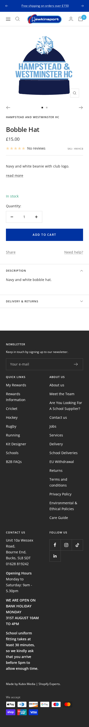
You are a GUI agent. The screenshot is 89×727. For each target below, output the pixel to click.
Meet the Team (61, 393)
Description (16, 270)
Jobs (52, 426)
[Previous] (8, 107)
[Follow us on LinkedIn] (55, 555)
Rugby (11, 426)
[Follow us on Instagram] (66, 544)
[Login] (71, 19)
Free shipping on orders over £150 (45, 6)
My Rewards (16, 385)
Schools (12, 452)
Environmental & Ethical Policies (63, 506)
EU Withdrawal (61, 461)
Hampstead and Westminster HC (32, 117)
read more (14, 175)
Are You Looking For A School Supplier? (65, 405)
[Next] (81, 107)
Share (11, 252)
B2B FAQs (14, 461)
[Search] (17, 19)
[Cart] (80, 19)
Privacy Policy (60, 494)
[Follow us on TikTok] (77, 544)
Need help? (73, 252)
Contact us (58, 417)
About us (56, 385)
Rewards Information (15, 396)
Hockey (12, 417)
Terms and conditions (58, 482)
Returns (56, 470)
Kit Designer (16, 444)
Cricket (11, 408)
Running (13, 435)
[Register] (76, 364)
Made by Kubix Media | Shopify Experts (33, 684)
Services (56, 435)
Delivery (56, 444)
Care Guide (58, 517)
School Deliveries (63, 452)
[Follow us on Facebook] (55, 544)
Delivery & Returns (22, 301)
